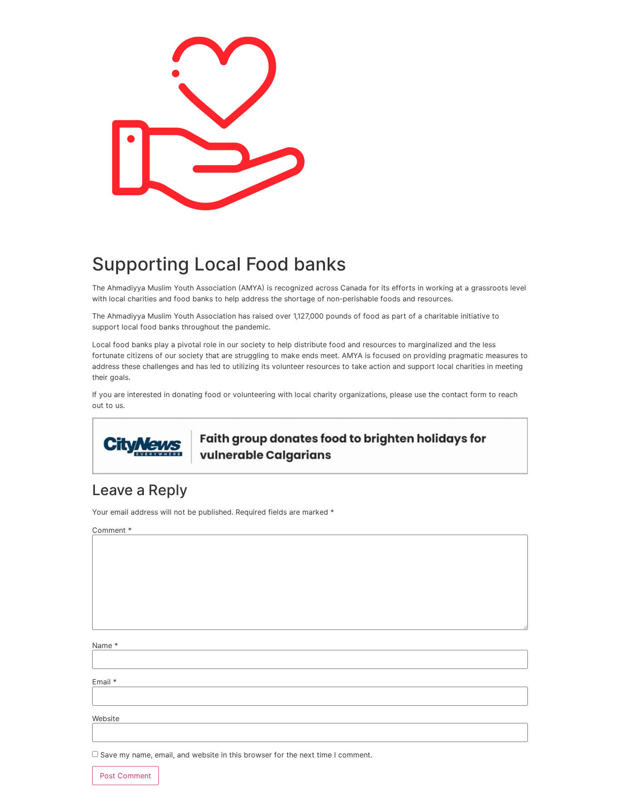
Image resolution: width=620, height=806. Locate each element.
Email (104, 681)
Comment (112, 530)
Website (105, 718)
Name (105, 645)
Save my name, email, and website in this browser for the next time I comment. (236, 754)
